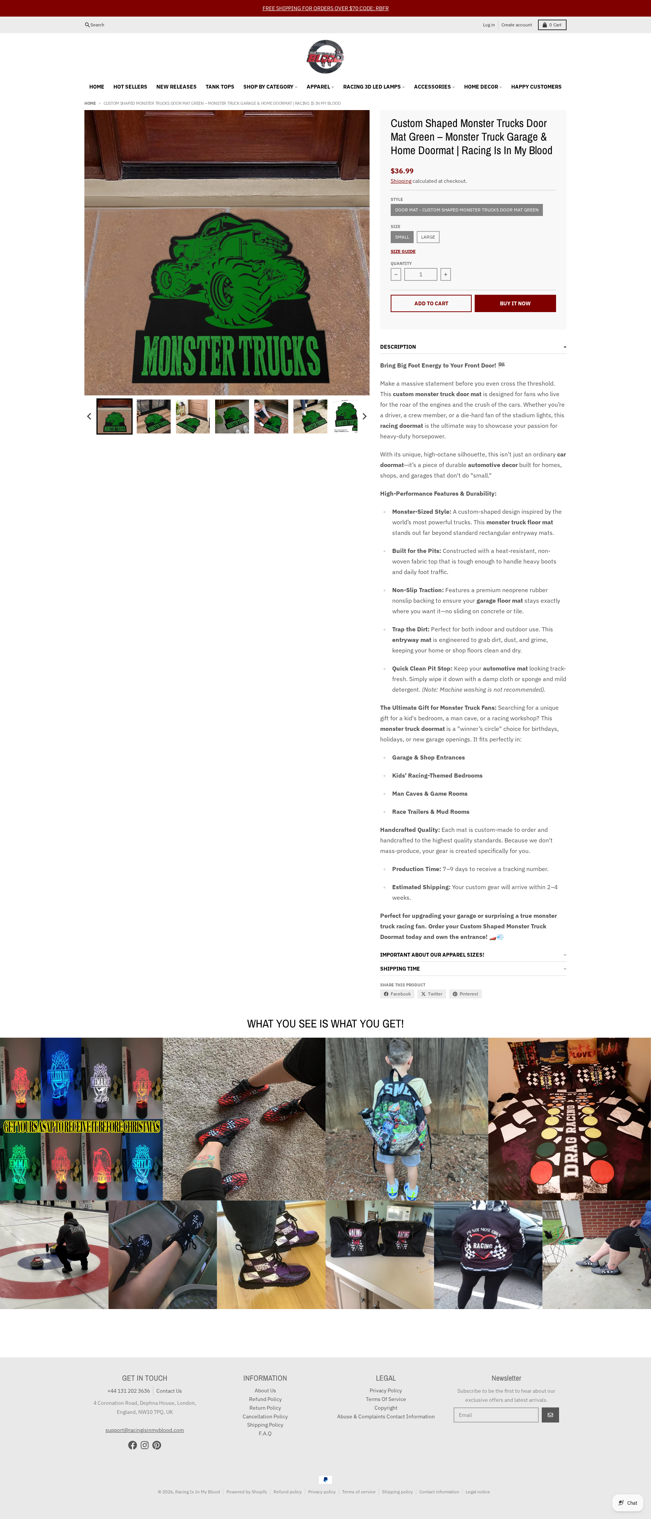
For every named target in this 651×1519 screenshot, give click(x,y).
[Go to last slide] (89, 416)
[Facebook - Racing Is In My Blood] (132, 1445)
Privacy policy (322, 1491)
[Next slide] (364, 416)
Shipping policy (397, 1491)
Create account (516, 25)
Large (428, 237)
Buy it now (515, 303)
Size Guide (403, 251)
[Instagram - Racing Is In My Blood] (144, 1445)
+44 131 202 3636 (128, 1390)
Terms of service (359, 1491)
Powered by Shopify (246, 1491)
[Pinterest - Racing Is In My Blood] (156, 1445)
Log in (489, 25)
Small (402, 237)
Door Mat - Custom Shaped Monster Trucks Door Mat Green (466, 210)
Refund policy (288, 1491)
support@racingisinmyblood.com (144, 1430)
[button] (114, 416)
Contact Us (169, 1390)
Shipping (401, 181)
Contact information (439, 1491)
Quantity (401, 263)
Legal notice (478, 1491)
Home (90, 103)
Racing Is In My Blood (197, 1491)
